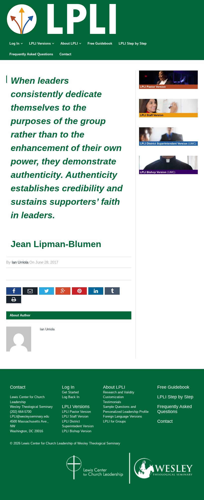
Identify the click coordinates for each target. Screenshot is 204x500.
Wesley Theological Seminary (31, 407)
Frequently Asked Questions (31, 54)
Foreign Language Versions (122, 416)
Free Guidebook (100, 43)
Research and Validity (118, 392)
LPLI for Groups (114, 421)
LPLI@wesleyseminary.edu (29, 416)
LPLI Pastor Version (76, 412)
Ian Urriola (20, 262)
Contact (65, 54)
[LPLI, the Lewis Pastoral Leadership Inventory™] (62, 18)
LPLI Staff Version (75, 416)
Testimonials (112, 402)
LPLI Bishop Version (76, 431)
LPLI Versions (40, 43)
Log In (14, 43)
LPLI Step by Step (133, 43)
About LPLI (69, 43)
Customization (113, 397)
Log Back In (70, 397)
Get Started (70, 392)
